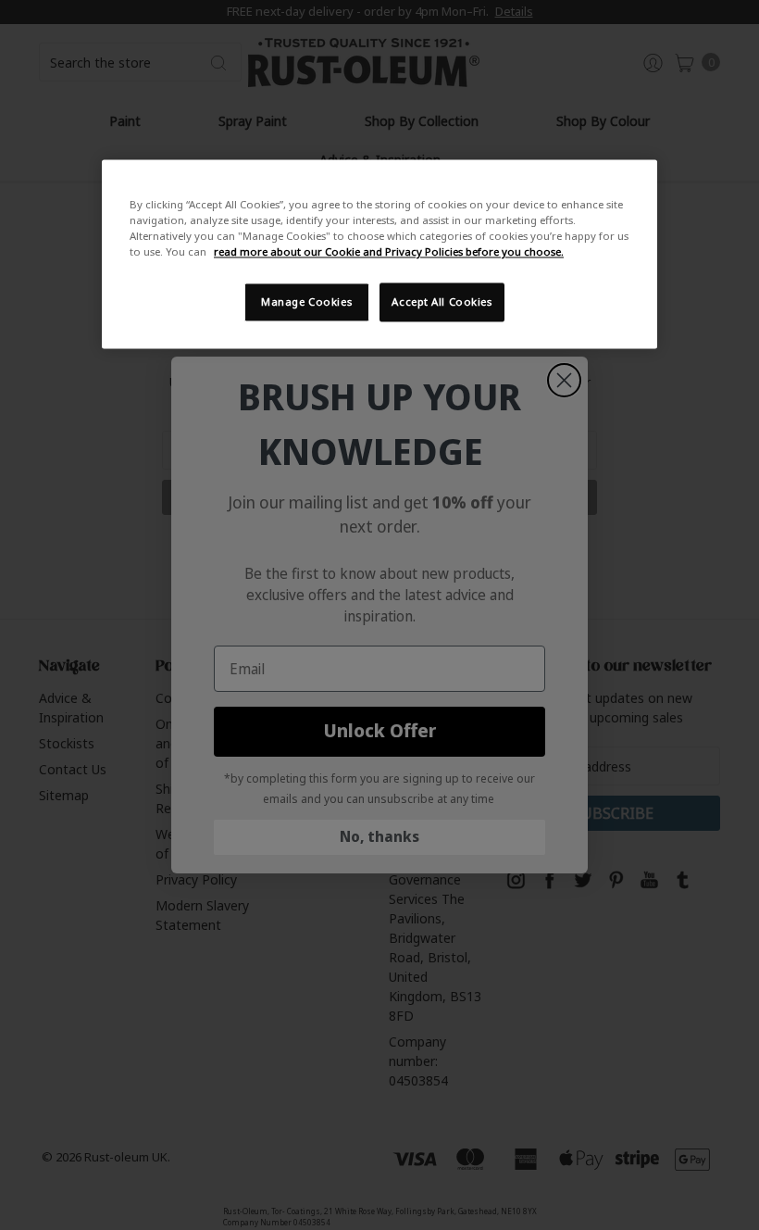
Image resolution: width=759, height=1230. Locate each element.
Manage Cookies (306, 302)
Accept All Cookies (441, 302)
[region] (379, 254)
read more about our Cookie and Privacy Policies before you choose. (389, 252)
